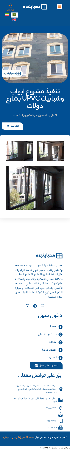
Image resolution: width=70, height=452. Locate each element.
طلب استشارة (11, 10)
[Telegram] (35, 306)
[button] (59, 6)
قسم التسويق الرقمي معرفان (19, 437)
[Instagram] (27, 306)
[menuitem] (14, 15)
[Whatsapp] (42, 306)
